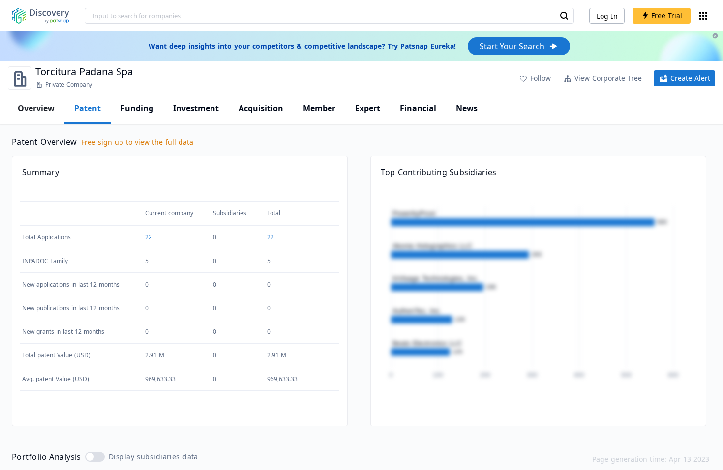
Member (319, 108)
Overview (36, 108)
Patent (87, 108)
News (467, 108)
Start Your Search (512, 46)
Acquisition (261, 108)
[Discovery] (40, 16)
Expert (367, 108)
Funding (136, 108)
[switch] (95, 457)
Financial (418, 108)
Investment (196, 108)
